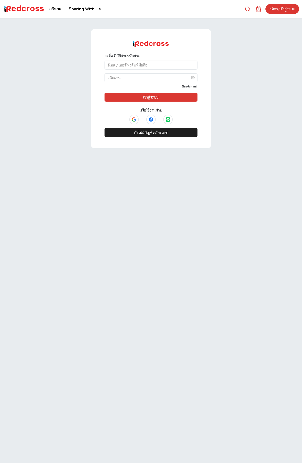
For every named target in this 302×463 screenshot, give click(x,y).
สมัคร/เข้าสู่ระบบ (282, 9)
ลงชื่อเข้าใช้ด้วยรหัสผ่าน (122, 56)
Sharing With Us (85, 9)
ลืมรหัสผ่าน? (189, 86)
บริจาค (55, 9)
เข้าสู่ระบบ (151, 97)
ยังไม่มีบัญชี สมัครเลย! (151, 132)
